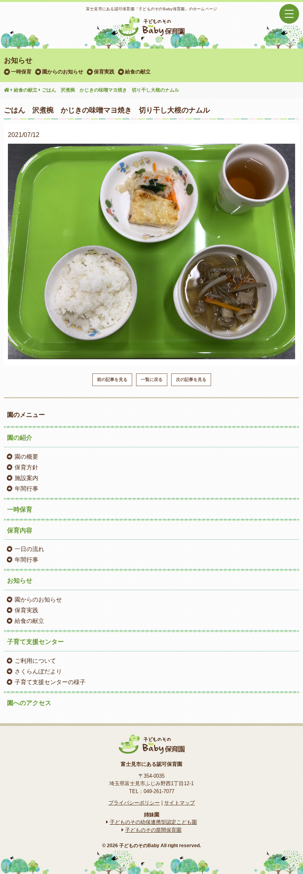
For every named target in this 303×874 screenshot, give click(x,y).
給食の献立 (138, 72)
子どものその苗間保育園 (153, 830)
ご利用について (35, 660)
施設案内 (26, 478)
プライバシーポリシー (134, 803)
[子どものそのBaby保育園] (151, 31)
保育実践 (104, 72)
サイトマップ (179, 803)
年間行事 (26, 488)
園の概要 (26, 456)
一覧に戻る (152, 379)
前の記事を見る (112, 379)
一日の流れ (29, 549)
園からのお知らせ (62, 72)
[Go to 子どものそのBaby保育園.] (6, 90)
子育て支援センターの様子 (50, 682)
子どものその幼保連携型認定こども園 (153, 822)
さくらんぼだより (38, 671)
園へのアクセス (29, 703)
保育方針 (26, 467)
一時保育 (21, 72)
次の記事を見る (191, 379)
